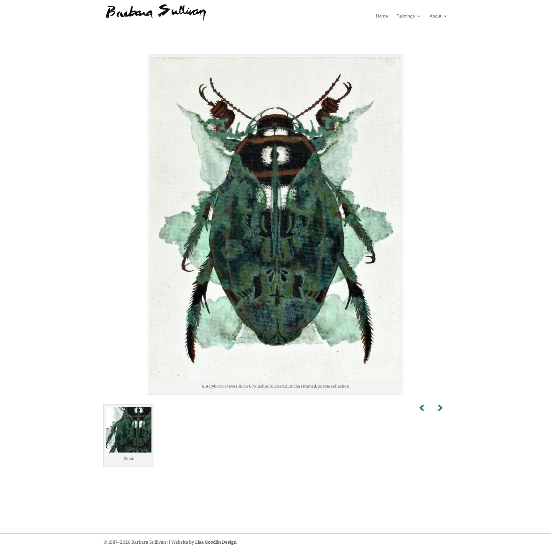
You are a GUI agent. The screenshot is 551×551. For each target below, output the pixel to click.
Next (439, 409)
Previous (425, 409)
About (435, 16)
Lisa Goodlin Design (216, 542)
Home (382, 16)
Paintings (405, 16)
